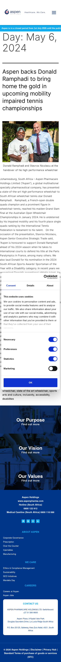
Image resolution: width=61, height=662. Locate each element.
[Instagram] (33, 521)
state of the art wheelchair (32, 390)
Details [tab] (30, 285)
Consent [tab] (11, 285)
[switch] (52, 349)
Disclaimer (36, 649)
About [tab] (50, 285)
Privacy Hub (49, 649)
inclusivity (28, 394)
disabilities (8, 398)
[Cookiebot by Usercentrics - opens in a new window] (43, 277)
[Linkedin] (38, 521)
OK (30, 382)
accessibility (42, 394)
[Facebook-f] (23, 521)
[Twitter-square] (28, 521)
